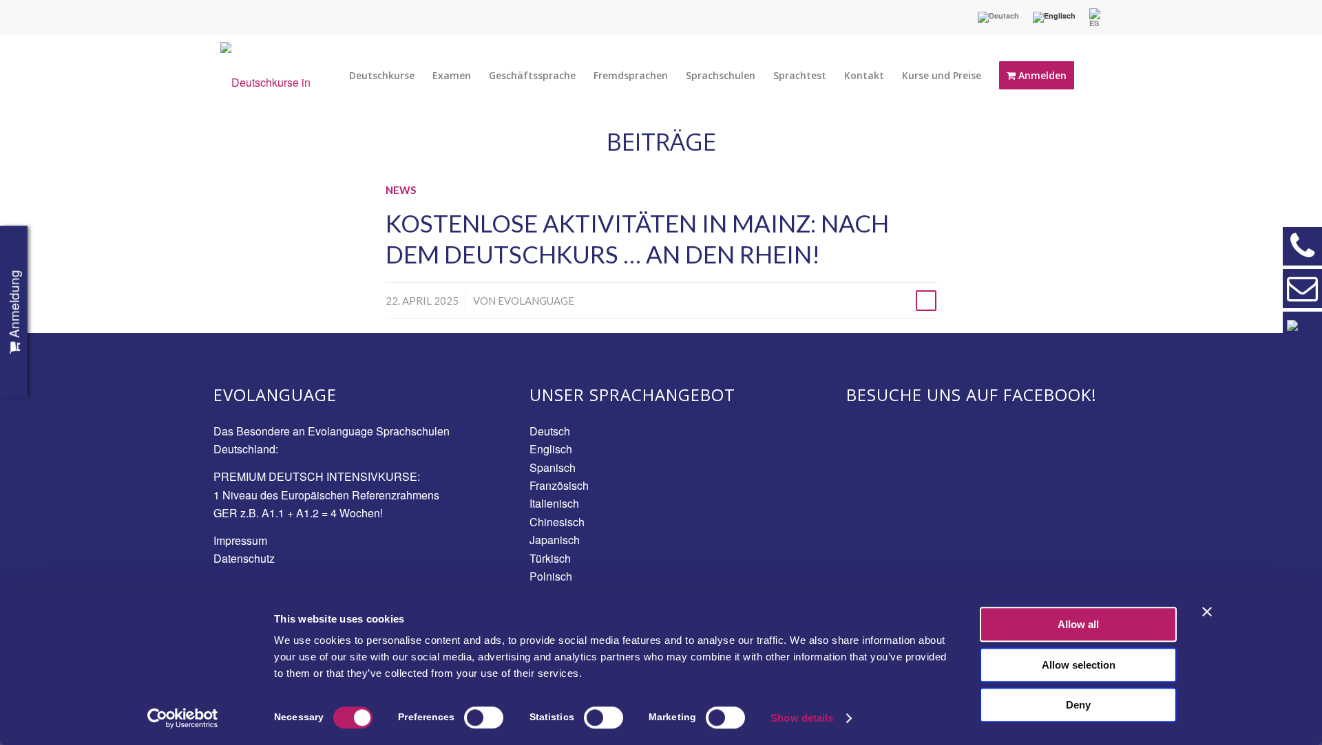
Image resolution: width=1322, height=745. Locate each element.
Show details (801, 718)
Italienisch (554, 503)
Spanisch (552, 467)
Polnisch (550, 576)
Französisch (559, 485)
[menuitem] (998, 17)
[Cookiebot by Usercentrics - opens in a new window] (183, 718)
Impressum (240, 540)
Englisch (550, 449)
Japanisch (554, 540)
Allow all (1078, 624)
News (401, 190)
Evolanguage (536, 300)
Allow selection (1078, 665)
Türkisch (550, 558)
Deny (1078, 705)
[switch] (483, 717)
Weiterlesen (926, 300)
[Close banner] (1207, 611)
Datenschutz (244, 558)
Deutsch (549, 431)
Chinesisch (557, 522)
